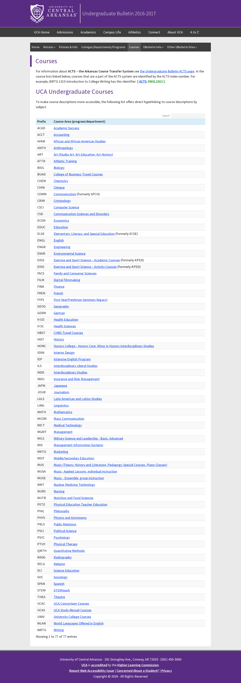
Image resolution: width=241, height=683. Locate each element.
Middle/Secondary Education (74, 458)
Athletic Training (65, 161)
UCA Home (41, 32)
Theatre (59, 597)
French (58, 293)
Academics (88, 32)
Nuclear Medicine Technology (74, 484)
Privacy (166, 670)
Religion (59, 564)
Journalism (61, 392)
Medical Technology (68, 425)
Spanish (59, 583)
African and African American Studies (80, 141)
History (59, 339)
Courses (134, 47)
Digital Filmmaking (67, 280)
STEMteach (62, 590)
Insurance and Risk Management (77, 379)
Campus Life (112, 32)
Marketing (61, 451)
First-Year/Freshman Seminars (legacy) (81, 300)
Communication (65, 194)
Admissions (65, 32)
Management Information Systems (78, 445)
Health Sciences (65, 326)
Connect (154, 32)
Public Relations (65, 524)
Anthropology (63, 148)
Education (61, 227)
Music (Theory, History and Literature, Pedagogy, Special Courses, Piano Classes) (110, 465)
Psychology (62, 537)
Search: (166, 115)
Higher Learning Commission (138, 665)
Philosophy (61, 511)
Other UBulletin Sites (182, 47)
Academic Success (66, 128)
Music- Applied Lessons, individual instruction (85, 471)
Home (36, 47)
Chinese (59, 187)
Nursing (59, 491)
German (59, 313)
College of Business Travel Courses (78, 174)
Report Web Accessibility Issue (91, 670)
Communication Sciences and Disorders (81, 214)
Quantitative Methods (69, 550)
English (59, 240)
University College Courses (72, 617)
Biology (59, 167)
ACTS (143, 81)
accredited (99, 665)
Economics (61, 220)
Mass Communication (69, 418)
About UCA (175, 32)
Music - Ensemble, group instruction (79, 478)
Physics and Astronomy (70, 517)
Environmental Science (69, 253)
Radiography (63, 557)
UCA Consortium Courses (71, 603)
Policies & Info (68, 47)
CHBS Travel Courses (68, 333)
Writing (59, 630)
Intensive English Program (72, 359)
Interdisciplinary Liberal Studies (76, 366)
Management (63, 432)
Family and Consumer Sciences (75, 273)
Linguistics (61, 405)
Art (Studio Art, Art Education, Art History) (83, 154)
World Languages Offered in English (79, 623)
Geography (61, 306)
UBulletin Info (153, 47)
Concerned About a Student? (138, 670)
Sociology (60, 577)
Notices (49, 47)
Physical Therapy (65, 544)
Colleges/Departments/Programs (103, 47)
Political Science (65, 531)
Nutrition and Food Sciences (73, 498)
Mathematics (63, 412)
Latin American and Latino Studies (78, 399)
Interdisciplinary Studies (70, 372)
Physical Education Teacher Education (80, 504)
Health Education (66, 319)
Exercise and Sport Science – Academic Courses (87, 260)
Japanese (60, 385)
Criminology (62, 200)
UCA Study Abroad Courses (73, 610)
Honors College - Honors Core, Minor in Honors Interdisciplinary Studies (104, 346)
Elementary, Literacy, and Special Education (84, 234)
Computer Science (66, 207)
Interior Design (64, 352)
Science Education (66, 570)
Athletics (134, 32)
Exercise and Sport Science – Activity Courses (85, 267)
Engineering (62, 247)
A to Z (194, 32)
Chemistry (61, 181)
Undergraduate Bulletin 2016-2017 (119, 13)
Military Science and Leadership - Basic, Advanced (88, 438)
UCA (84, 665)
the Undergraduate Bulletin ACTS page (167, 71)
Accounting (61, 134)
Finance (59, 286)
